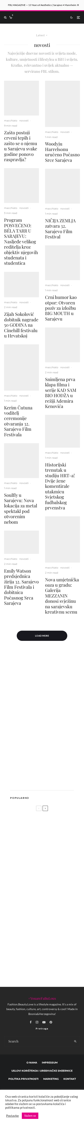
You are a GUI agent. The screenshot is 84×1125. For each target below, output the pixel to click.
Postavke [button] (12, 1115)
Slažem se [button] (30, 1115)
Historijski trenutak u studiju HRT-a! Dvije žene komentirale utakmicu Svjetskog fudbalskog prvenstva (60, 486)
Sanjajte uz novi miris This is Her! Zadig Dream (37, 865)
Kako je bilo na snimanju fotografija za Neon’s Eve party (48, 881)
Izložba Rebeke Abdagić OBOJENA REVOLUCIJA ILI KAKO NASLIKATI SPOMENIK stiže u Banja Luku (50, 961)
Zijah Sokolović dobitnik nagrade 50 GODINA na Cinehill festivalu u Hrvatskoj (21, 324)
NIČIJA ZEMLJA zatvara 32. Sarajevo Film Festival (60, 228)
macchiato (10, 120)
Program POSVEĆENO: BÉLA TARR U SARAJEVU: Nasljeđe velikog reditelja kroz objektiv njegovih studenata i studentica (21, 241)
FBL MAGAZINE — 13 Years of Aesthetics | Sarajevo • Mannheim (42, 5)
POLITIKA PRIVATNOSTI (23, 1078)
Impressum (49, 1062)
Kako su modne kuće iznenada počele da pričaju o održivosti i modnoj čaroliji (48, 920)
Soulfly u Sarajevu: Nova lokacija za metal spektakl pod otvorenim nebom (20, 508)
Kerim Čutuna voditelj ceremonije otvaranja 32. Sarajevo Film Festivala (18, 421)
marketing (51, 1078)
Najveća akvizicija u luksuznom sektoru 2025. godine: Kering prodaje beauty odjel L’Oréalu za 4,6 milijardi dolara (50, 940)
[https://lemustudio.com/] (44, 781)
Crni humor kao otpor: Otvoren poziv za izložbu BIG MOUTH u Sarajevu (61, 307)
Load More (42, 635)
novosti (24, 120)
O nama (32, 1062)
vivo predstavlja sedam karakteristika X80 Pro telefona (49, 901)
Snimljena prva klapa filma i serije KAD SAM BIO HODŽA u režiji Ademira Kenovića (60, 393)
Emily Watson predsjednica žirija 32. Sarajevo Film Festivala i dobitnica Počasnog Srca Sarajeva (21, 587)
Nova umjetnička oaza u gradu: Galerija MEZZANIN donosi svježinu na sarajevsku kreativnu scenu (62, 596)
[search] (75, 1041)
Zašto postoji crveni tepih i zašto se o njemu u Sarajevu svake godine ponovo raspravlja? (20, 146)
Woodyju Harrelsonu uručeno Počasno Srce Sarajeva (62, 152)
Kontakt (69, 1078)
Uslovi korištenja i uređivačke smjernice (42, 1070)
